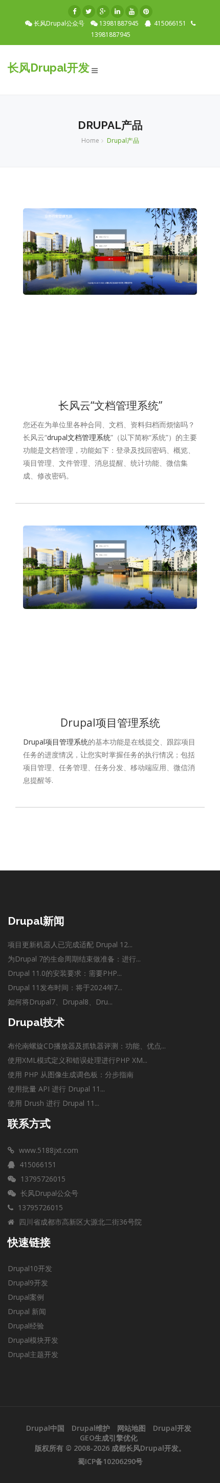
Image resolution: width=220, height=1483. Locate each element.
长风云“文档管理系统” (110, 405)
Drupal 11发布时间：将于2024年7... (65, 987)
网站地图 (131, 1428)
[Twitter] (88, 11)
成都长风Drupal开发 (145, 1448)
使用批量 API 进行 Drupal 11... (56, 1089)
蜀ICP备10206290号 (110, 1461)
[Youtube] (131, 11)
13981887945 (120, 23)
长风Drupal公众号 (60, 23)
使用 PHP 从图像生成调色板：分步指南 (71, 1074)
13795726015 (41, 1179)
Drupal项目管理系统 (110, 722)
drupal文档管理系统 (79, 437)
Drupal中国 (45, 1428)
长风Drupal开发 (49, 67)
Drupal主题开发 (33, 1354)
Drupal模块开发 (33, 1340)
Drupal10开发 (30, 1268)
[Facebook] (74, 11)
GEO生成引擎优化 (109, 1438)
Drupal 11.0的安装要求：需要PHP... (65, 973)
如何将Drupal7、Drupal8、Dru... (60, 1002)
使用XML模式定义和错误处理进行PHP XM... (77, 1060)
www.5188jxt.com (47, 1150)
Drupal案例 (26, 1297)
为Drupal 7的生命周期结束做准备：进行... (74, 959)
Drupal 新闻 (27, 1311)
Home (90, 140)
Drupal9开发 (28, 1283)
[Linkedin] (117, 11)
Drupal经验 (26, 1326)
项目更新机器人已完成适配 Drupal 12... (70, 944)
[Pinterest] (146, 11)
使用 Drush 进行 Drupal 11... (53, 1103)
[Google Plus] (103, 11)
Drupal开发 (172, 1428)
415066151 (170, 23)
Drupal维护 (91, 1428)
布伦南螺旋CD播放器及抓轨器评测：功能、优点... (87, 1046)
